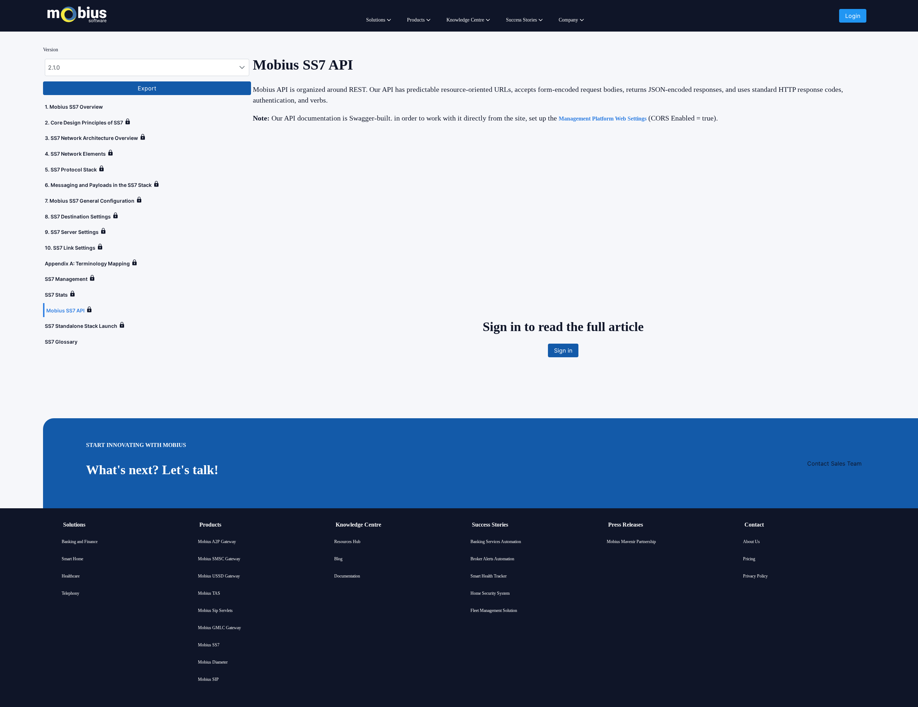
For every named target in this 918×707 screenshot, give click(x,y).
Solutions (375, 20)
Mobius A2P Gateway (217, 541)
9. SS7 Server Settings (72, 232)
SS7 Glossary (61, 342)
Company (568, 20)
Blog (338, 558)
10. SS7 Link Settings (70, 248)
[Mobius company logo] (77, 31)
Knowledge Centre (465, 20)
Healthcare (71, 576)
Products (416, 20)
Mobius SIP (208, 679)
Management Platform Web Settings (603, 119)
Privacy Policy (755, 576)
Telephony (70, 593)
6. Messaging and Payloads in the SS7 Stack (98, 185)
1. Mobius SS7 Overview (74, 107)
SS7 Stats (56, 295)
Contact (754, 525)
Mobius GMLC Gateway (219, 627)
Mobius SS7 (208, 644)
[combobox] (147, 67)
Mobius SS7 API (65, 310)
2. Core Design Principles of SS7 (84, 122)
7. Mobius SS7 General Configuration (89, 201)
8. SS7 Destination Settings (78, 216)
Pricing (749, 558)
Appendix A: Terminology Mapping (87, 263)
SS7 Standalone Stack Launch (81, 326)
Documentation (347, 576)
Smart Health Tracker (488, 576)
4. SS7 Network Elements (75, 154)
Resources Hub (347, 541)
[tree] (147, 224)
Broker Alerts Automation (492, 558)
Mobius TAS (209, 593)
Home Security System (490, 593)
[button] (852, 16)
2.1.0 (54, 67)
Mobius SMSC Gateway (219, 558)
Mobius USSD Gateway (219, 576)
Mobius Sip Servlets (215, 610)
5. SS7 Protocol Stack (71, 169)
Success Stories (521, 20)
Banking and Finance (80, 541)
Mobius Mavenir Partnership (631, 541)
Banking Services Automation (495, 541)
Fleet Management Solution (493, 610)
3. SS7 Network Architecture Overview (91, 138)
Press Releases (625, 525)
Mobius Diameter (213, 662)
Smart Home (72, 558)
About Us (751, 541)
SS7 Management (66, 279)
